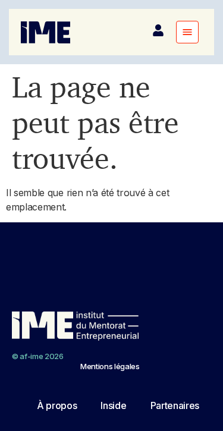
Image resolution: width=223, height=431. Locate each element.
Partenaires (174, 405)
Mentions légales (110, 366)
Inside (113, 405)
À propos (57, 405)
